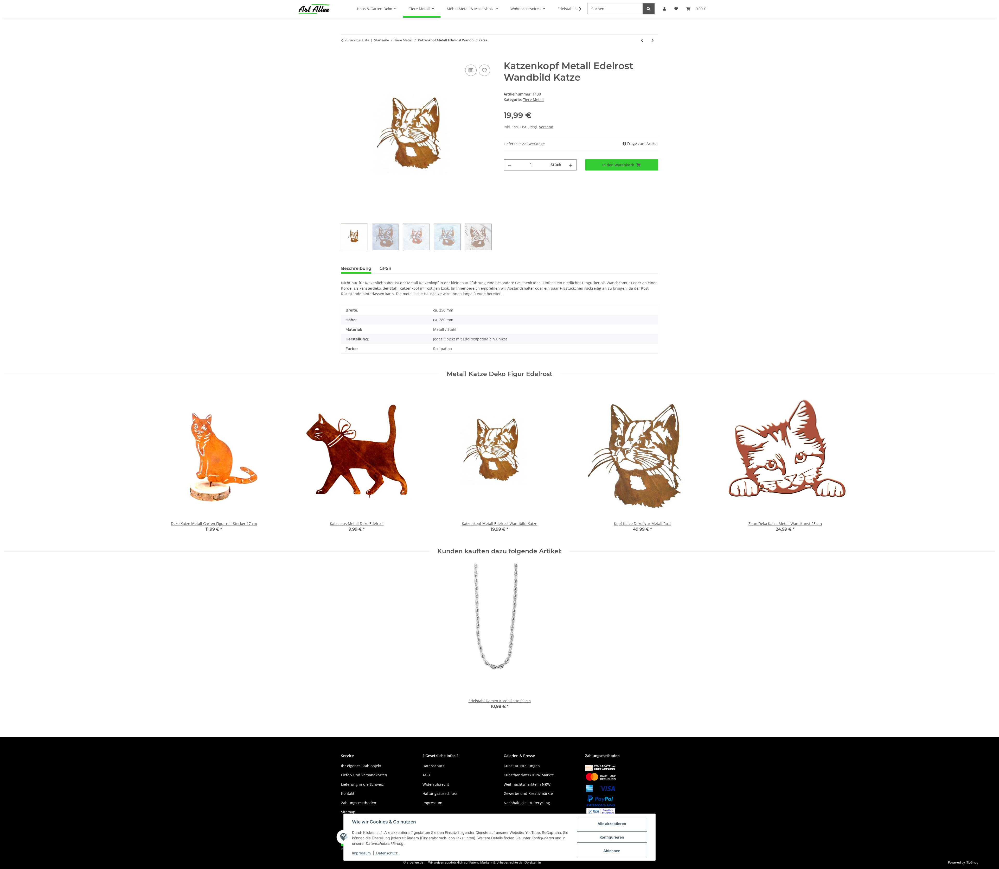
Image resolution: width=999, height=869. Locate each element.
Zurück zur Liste (357, 40)
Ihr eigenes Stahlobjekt (361, 765)
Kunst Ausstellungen (522, 765)
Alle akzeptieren (612, 823)
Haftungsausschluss (440, 793)
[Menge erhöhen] (571, 165)
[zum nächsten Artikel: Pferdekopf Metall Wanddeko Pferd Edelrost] (652, 40)
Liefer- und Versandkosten (364, 774)
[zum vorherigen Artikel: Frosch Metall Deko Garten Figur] (642, 40)
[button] (577, 9)
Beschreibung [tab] (356, 268)
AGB (426, 774)
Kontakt (347, 793)
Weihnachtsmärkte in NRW (527, 784)
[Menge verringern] (509, 165)
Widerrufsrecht (435, 784)
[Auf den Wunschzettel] (484, 70)
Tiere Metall (533, 99)
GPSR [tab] (386, 268)
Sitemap (348, 811)
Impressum (361, 853)
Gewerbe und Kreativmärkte (528, 793)
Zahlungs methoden (358, 802)
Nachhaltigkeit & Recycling (527, 802)
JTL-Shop (972, 862)
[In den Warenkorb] (345, 57)
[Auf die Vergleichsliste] (471, 70)
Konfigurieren (612, 837)
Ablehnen (611, 850)
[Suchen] (649, 8)
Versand (546, 126)
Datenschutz (387, 853)
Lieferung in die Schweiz (362, 784)
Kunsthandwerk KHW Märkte (529, 774)
